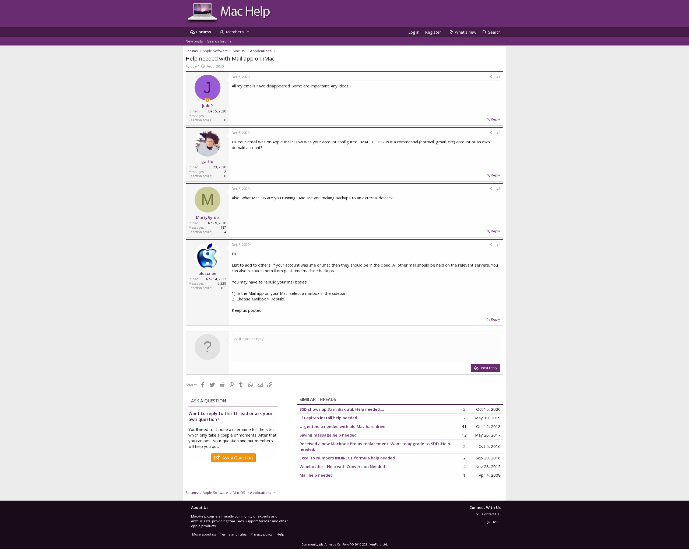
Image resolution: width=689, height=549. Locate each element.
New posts (194, 41)
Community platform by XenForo (344, 544)
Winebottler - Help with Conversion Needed (342, 466)
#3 (498, 188)
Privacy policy (262, 534)
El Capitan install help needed (328, 417)
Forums (203, 31)
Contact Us (490, 514)
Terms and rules (233, 534)
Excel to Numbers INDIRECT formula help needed (347, 458)
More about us (204, 534)
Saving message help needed (328, 435)
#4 (498, 244)
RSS (496, 521)
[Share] (491, 77)
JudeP (194, 66)
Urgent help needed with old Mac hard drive (342, 426)
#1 (498, 77)
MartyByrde (207, 217)
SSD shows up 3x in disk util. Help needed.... (342, 409)
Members (235, 31)
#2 (498, 132)
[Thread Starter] (207, 100)
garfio (207, 161)
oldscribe (207, 273)
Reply (495, 119)
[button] (248, 32)
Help (280, 534)
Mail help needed (316, 475)
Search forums (219, 41)
